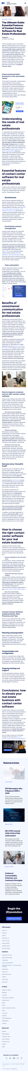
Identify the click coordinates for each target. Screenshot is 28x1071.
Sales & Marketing (7, 957)
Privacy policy (5, 943)
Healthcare (5, 969)
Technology (11, 39)
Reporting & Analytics (8, 997)
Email (3, 1010)
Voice (3, 1005)
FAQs (3, 1046)
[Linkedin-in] (10, 1058)
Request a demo (6, 990)
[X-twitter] (7, 1058)
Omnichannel (5, 1000)
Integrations (5, 1020)
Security (4, 1023)
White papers (5, 1034)
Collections (5, 960)
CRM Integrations (6, 1018)
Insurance (4, 971)
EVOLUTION (5, 251)
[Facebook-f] (21, 1058)
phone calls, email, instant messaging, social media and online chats (14, 209)
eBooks (4, 1031)
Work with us (5, 938)
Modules (4, 992)
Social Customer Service (8, 1008)
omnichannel (16, 480)
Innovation (4, 39)
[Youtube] (14, 1058)
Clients (4, 935)
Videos (4, 1044)
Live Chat (4, 1013)
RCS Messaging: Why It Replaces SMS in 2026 (13, 791)
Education (4, 982)
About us (4, 930)
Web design (6, 1068)
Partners (4, 933)
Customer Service (7, 955)
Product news (6, 1041)
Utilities (4, 977)
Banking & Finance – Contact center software (11, 966)
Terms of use (5, 940)
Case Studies (5, 1039)
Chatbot (4, 1015)
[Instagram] (18, 1058)
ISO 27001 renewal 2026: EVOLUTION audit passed (12, 833)
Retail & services (6, 974)
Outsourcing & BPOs (7, 962)
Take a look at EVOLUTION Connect (15, 589)
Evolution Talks (6, 1036)
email (3, 483)
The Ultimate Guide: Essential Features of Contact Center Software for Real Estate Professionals (14, 28)
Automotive (5, 979)
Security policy (6, 948)
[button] (25, 3)
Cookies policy (6, 946)
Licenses (4, 995)
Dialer (3, 1002)
